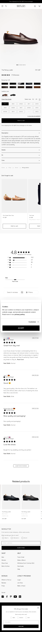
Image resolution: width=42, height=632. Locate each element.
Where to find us (6, 580)
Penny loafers (25, 167)
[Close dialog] (38, 607)
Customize (32, 322)
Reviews (4, 583)
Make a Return (21, 560)
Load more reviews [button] (21, 466)
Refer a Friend (21, 586)
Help (18, 569)
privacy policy (20, 314)
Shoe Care (5, 563)
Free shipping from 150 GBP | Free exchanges (21, 1)
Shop (9, 167)
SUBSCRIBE (21, 547)
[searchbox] (12, 292)
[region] (21, 258)
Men (3, 557)
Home (3, 167)
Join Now (20, 583)
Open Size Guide (6, 99)
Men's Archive (5, 566)
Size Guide (20, 566)
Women (4, 560)
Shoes (16, 167)
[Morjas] (21, 6)
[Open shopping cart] (39, 6)
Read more (20, 359)
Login (19, 580)
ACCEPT (21, 328)
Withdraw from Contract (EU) (25, 563)
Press (3, 586)
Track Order (20, 557)
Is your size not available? (34, 116)
